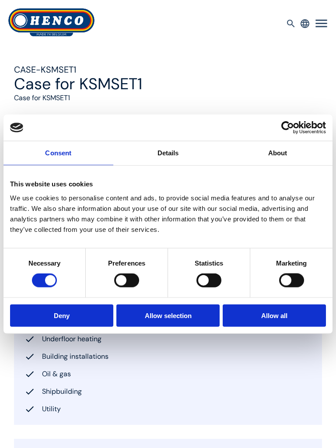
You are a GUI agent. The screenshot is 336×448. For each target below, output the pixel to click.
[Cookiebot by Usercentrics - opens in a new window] (287, 127)
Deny (62, 315)
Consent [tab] (58, 153)
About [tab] (277, 153)
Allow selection (168, 315)
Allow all (274, 315)
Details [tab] (168, 153)
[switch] (126, 280)
